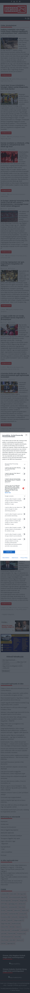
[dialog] (15, 496)
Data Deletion (5, 557)
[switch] (24, 468)
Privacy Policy (24, 557)
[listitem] (15, 464)
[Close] (26, 435)
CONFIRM (9, 552)
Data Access (15, 557)
